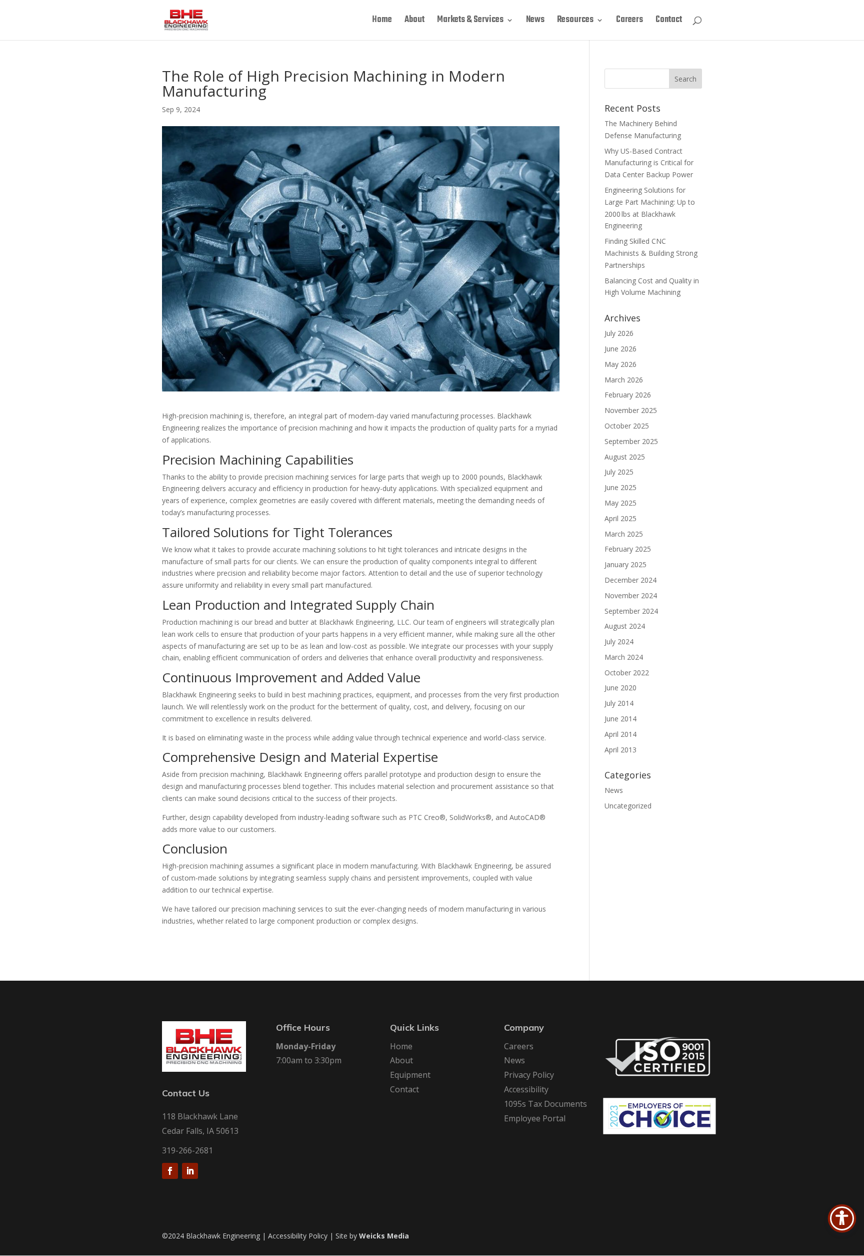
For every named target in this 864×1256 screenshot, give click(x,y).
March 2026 (623, 379)
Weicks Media (384, 1235)
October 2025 (626, 426)
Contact (669, 22)
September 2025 (631, 441)
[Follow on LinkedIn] (190, 1171)
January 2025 (625, 564)
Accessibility (526, 1089)
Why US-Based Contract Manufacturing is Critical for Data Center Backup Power (649, 163)
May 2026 (620, 364)
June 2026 (620, 348)
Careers (629, 22)
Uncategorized (628, 805)
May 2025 (620, 503)
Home (382, 22)
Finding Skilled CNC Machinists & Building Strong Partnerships (651, 253)
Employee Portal (535, 1118)
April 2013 (620, 749)
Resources (575, 22)
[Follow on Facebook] (170, 1171)
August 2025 (624, 457)
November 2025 (630, 410)
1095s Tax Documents (545, 1103)
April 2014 (620, 734)
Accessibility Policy (298, 1235)
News (535, 22)
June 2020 (620, 687)
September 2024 (631, 611)
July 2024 (619, 641)
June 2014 (620, 718)
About (414, 22)
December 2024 (630, 580)
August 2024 (624, 626)
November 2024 (630, 595)
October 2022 (626, 672)
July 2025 (619, 472)
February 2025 (627, 549)
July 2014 (619, 703)
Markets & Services (470, 22)
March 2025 (623, 534)
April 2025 (620, 518)
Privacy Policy (529, 1074)
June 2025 (620, 487)
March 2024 (623, 657)
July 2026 (619, 333)
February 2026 (627, 394)
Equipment (410, 1074)
